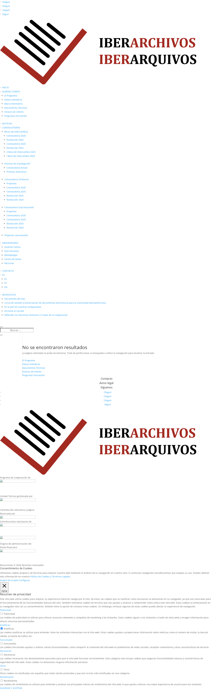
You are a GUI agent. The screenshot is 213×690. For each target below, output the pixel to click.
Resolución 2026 (15, 139)
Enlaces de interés (14, 111)
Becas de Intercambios (16, 131)
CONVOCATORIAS (11, 127)
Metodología (10, 255)
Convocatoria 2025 (16, 143)
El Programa (10, 95)
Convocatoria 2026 (16, 135)
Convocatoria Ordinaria (16, 179)
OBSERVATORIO (10, 242)
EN (5, 287)
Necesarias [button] (6, 650)
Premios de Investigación (17, 163)
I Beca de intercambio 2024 (21, 155)
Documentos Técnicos (15, 107)
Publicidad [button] (5, 610)
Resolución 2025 (15, 147)
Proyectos (12, 183)
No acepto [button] (13, 580)
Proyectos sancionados (16, 235)
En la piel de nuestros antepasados (22, 306)
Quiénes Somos (12, 246)
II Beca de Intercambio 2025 (21, 151)
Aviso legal (106, 383)
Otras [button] (3, 665)
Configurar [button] (24, 580)
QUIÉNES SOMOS (11, 91)
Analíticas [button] (5, 625)
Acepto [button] (3, 580)
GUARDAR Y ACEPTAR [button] (11, 688)
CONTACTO (8, 270)
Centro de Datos (12, 259)
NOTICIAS (7, 123)
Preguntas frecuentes (15, 115)
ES (3, 274)
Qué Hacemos (11, 251)
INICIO (5, 87)
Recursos (9, 263)
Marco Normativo (13, 103)
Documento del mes (14, 298)
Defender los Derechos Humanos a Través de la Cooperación (36, 314)
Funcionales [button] (6, 639)
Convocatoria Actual (17, 167)
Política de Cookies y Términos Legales (50, 576)
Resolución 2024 (15, 199)
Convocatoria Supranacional (19, 207)
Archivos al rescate (14, 310)
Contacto (106, 378)
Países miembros (13, 99)
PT (5, 282)
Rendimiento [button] (6, 676)
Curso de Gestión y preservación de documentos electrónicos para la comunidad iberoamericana (55, 302)
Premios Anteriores (17, 171)
